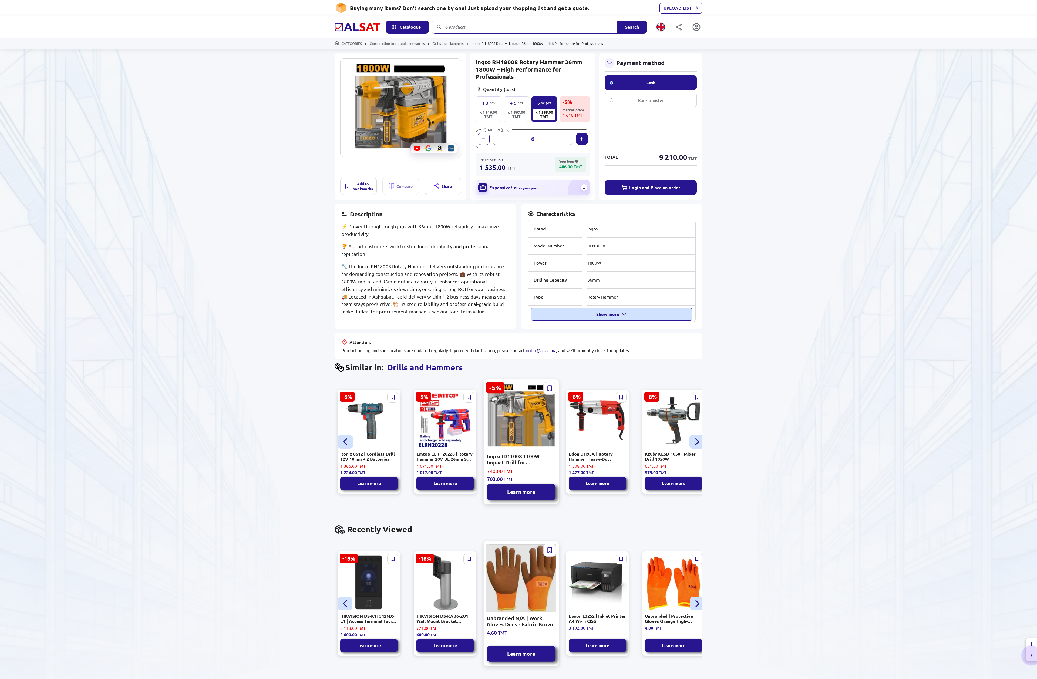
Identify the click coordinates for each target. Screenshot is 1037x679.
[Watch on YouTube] (417, 148)
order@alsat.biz (541, 350)
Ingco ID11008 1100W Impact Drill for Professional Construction (519, 459)
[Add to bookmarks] (392, 397)
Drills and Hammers (448, 43)
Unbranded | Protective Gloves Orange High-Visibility (669, 618)
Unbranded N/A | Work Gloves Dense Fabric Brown (521, 621)
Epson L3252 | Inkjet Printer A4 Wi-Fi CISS (597, 618)
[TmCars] (451, 148)
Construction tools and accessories (397, 43)
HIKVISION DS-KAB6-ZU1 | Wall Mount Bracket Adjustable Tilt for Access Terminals (443, 618)
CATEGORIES (352, 43)
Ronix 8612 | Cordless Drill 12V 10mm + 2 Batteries (367, 456)
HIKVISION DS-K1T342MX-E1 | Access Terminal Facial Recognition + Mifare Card (368, 618)
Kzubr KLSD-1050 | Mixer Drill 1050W (670, 456)
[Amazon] (440, 148)
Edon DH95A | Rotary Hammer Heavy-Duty (591, 456)
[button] (401, 107)
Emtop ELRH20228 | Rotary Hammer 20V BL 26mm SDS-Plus (445, 456)
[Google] (428, 148)
